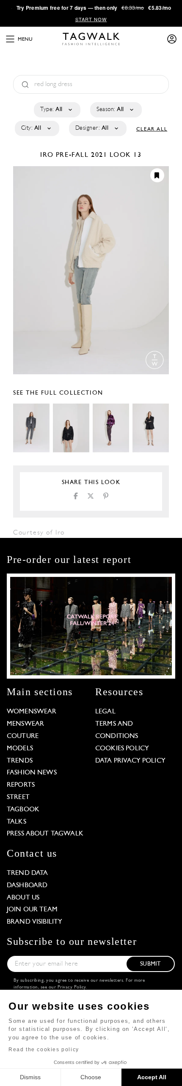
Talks (16, 822)
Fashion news (32, 772)
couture (23, 736)
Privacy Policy (72, 987)
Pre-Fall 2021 (82, 155)
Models (20, 748)
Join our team (32, 909)
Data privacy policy (130, 760)
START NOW (91, 19)
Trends (20, 760)
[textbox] (56, 109)
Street (18, 797)
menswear (25, 724)
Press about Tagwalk (45, 833)
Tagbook (23, 809)
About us (23, 897)
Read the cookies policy (43, 1050)
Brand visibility (34, 922)
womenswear (32, 711)
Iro (47, 155)
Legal (105, 711)
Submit (150, 964)
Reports (21, 785)
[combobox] (56, 109)
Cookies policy (122, 748)
